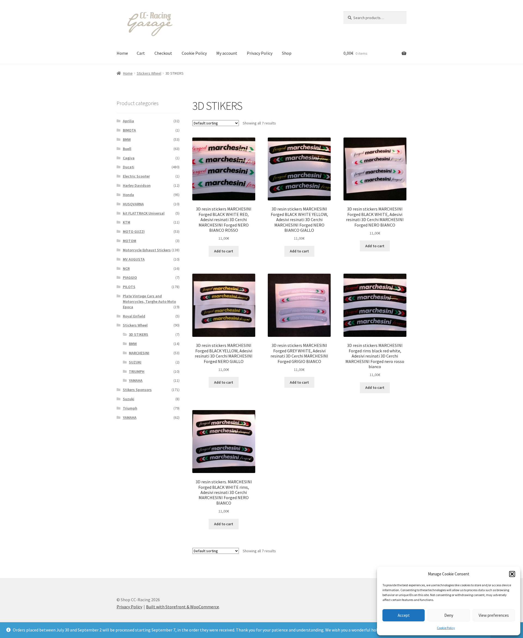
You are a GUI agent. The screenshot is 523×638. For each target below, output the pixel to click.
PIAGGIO (130, 277)
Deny (448, 615)
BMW (127, 139)
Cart (141, 53)
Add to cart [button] (223, 251)
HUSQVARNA (133, 204)
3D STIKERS (138, 334)
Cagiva (129, 157)
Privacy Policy (259, 53)
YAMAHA (135, 380)
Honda (128, 194)
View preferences (494, 615)
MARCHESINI (139, 352)
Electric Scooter (136, 176)
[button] (512, 574)
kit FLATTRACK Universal (144, 213)
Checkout (163, 53)
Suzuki (128, 398)
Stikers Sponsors (137, 389)
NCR (126, 268)
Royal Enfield (134, 316)
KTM (126, 222)
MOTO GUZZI (134, 231)
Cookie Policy (446, 628)
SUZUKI (135, 362)
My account (226, 53)
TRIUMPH (136, 371)
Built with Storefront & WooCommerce (182, 606)
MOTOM (129, 240)
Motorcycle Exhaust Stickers (147, 250)
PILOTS (129, 286)
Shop (286, 53)
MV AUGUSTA (134, 259)
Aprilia (128, 120)
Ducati (128, 166)
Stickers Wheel (149, 73)
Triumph (130, 408)
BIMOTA (129, 130)
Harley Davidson (137, 185)
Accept (404, 615)
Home (122, 53)
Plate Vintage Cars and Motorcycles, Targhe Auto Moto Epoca (149, 301)
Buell (127, 148)
